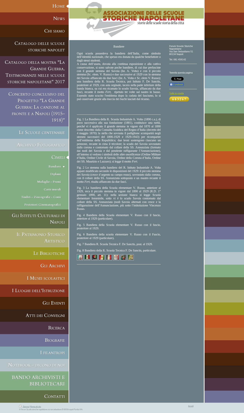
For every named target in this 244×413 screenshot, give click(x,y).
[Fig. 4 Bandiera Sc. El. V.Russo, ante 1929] (101, 257)
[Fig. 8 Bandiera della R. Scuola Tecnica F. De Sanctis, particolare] (130, 257)
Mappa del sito (35, 406)
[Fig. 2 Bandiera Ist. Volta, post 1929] (87, 257)
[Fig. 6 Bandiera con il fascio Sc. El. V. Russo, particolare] (116, 257)
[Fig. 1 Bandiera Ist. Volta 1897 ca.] (80, 257)
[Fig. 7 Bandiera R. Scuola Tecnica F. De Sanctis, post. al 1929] (123, 257)
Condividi (178, 84)
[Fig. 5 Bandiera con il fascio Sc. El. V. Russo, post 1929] (109, 257)
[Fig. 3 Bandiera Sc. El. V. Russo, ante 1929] (94, 257)
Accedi (190, 406)
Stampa (25, 406)
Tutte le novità (176, 93)
